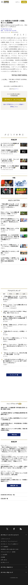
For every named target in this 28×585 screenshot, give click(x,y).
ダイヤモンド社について (7, 572)
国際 (2, 30)
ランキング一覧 (14, 375)
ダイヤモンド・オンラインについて (10, 535)
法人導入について (5, 562)
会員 (24, 294)
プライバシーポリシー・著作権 (8, 552)
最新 (4, 294)
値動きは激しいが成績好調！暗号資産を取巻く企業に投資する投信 (14, 408)
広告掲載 (3, 557)
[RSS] (21, 529)
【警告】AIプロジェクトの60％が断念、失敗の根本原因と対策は (14, 429)
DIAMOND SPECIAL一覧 (8, 495)
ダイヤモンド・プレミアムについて (9, 541)
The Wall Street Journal (6, 29)
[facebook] (14, 529)
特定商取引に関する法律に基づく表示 (9, 549)
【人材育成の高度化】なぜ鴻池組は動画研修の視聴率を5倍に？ (14, 413)
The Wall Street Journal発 (10, 30)
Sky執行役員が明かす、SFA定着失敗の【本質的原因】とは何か (14, 424)
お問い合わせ (4, 559)
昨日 (10, 294)
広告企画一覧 (4, 498)
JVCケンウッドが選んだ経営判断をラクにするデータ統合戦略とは (14, 418)
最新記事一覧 (14, 485)
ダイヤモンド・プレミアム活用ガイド (9, 544)
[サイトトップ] (6, 2)
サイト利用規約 (4, 546)
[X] (7, 529)
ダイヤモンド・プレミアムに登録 (14, 99)
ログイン (18, 1)
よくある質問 (4, 554)
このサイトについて (5, 538)
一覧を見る (14, 434)
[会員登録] (24, 2)
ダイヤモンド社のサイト (7, 567)
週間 (17, 294)
